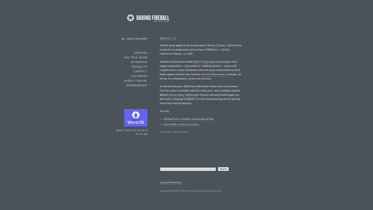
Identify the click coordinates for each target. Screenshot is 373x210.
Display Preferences (170, 182)
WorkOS (120, 130)
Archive (140, 52)
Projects (139, 66)
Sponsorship (136, 85)
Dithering (139, 62)
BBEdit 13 (168, 38)
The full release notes (213, 74)
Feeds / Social (135, 80)
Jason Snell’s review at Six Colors (181, 124)
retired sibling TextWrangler (184, 95)
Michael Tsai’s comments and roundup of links (189, 119)
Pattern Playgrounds (204, 61)
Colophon (139, 76)
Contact (140, 71)
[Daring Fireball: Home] (148, 22)
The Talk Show (135, 57)
